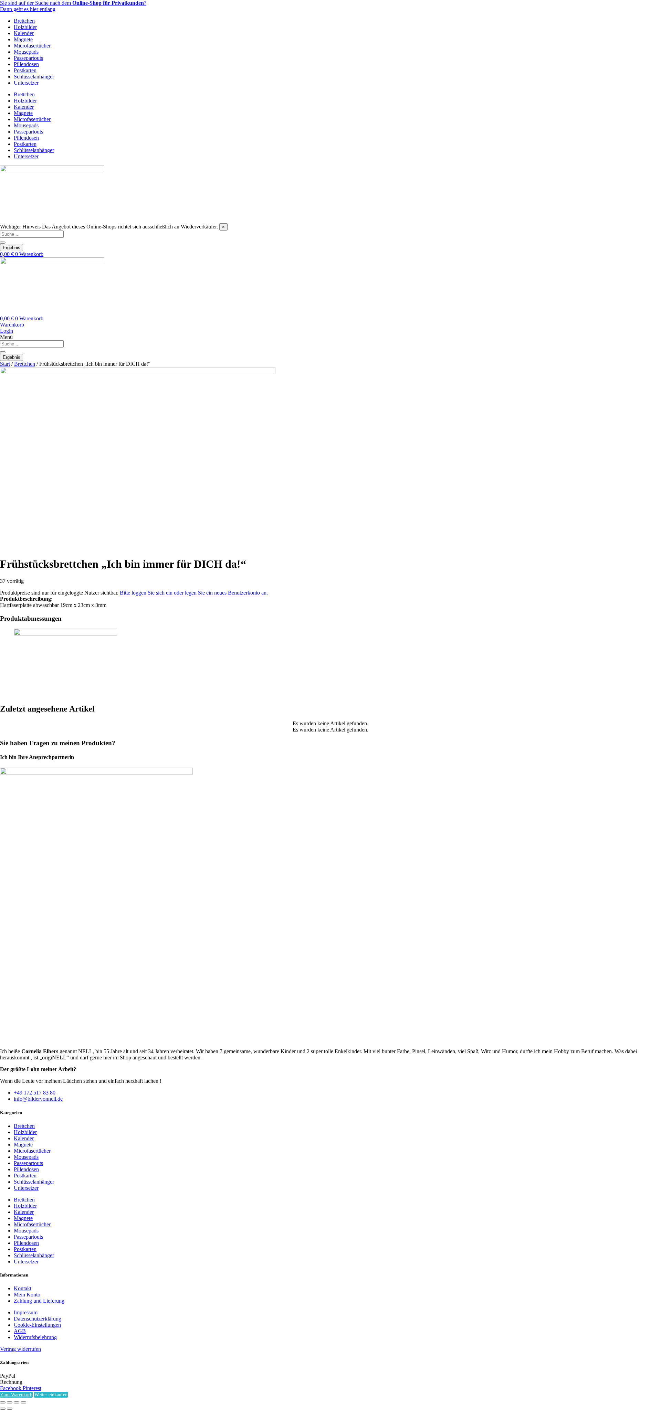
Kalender (24, 33)
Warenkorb (12, 325)
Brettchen (24, 21)
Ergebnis (11, 247)
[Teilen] (16, 1402)
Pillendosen (26, 64)
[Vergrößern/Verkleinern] (3, 1402)
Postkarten (25, 70)
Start (5, 364)
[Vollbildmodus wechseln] (9, 1402)
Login (6, 331)
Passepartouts (28, 58)
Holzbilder (25, 27)
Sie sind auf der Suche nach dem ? (73, 3)
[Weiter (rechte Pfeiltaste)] (9, 1409)
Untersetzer (26, 83)
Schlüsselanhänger (34, 76)
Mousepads (26, 52)
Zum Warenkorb (16, 1394)
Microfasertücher (32, 46)
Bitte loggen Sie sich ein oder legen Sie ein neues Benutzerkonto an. (194, 593)
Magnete (23, 39)
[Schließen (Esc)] (23, 1402)
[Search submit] (3, 243)
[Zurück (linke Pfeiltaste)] (3, 1409)
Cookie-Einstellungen (37, 1325)
